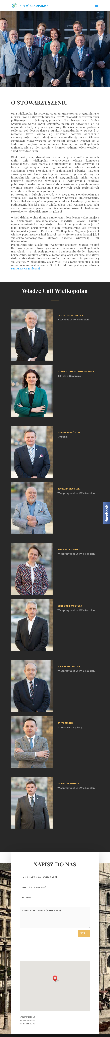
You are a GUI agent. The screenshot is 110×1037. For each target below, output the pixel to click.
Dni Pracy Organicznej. (25, 268)
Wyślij (84, 933)
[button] (55, 978)
